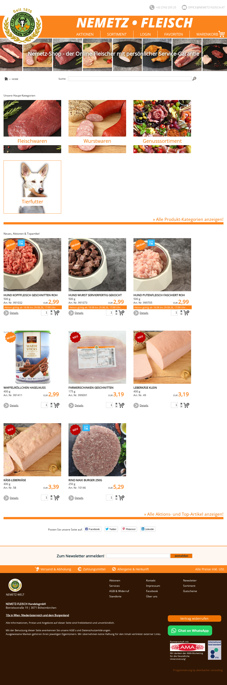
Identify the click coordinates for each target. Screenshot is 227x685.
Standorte (115, 596)
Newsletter (190, 580)
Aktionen (85, 34)
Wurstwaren (97, 141)
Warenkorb (207, 34)
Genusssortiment (162, 141)
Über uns (151, 596)
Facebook (152, 591)
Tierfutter (32, 201)
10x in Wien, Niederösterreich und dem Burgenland (37, 615)
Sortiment (117, 34)
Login (145, 34)
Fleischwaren (32, 141)
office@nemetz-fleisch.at (206, 7)
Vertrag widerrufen (194, 618)
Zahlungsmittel (94, 569)
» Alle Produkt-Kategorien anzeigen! (188, 219)
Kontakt (150, 580)
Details (14, 313)
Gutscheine (190, 591)
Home (15, 79)
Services (114, 586)
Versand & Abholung (56, 569)
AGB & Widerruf (119, 591)
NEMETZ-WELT (15, 594)
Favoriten (173, 34)
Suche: (62, 78)
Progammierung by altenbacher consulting (198, 670)
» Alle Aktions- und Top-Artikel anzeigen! (183, 514)
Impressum (153, 586)
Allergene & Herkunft (133, 569)
